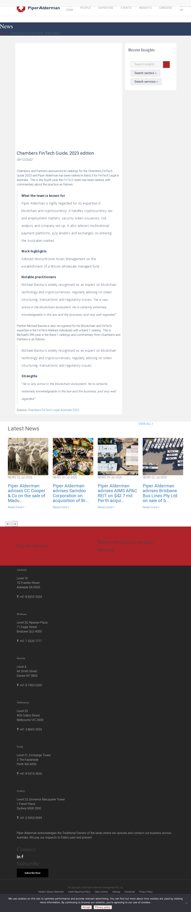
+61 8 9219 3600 (31, 773)
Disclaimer (130, 892)
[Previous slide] (8, 524)
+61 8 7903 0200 (31, 685)
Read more (15, 507)
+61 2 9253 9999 (31, 818)
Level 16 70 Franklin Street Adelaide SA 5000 (28, 583)
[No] (186, 903)
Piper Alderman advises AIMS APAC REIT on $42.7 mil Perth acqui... (117, 493)
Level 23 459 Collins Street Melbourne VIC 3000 (30, 715)
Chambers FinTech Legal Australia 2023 (53, 410)
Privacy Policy (146, 892)
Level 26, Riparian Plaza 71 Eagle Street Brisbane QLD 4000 (32, 627)
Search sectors (144, 73)
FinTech (69, 180)
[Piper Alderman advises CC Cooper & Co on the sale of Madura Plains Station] (28, 456)
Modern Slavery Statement (51, 892)
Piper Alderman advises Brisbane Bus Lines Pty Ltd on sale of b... (160, 493)
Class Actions (101, 892)
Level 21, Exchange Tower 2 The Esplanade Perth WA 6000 (34, 759)
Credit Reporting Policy (79, 892)
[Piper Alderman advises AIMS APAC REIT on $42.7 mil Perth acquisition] (118, 456)
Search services (145, 81)
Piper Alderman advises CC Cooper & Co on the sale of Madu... (26, 493)
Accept (86, 907)
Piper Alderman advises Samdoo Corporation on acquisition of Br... (71, 493)
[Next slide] (15, 524)
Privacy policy (102, 907)
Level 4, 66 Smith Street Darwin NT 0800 (27, 671)
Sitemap (116, 892)
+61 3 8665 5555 (31, 729)
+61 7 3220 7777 (31, 641)
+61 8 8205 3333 (31, 597)
